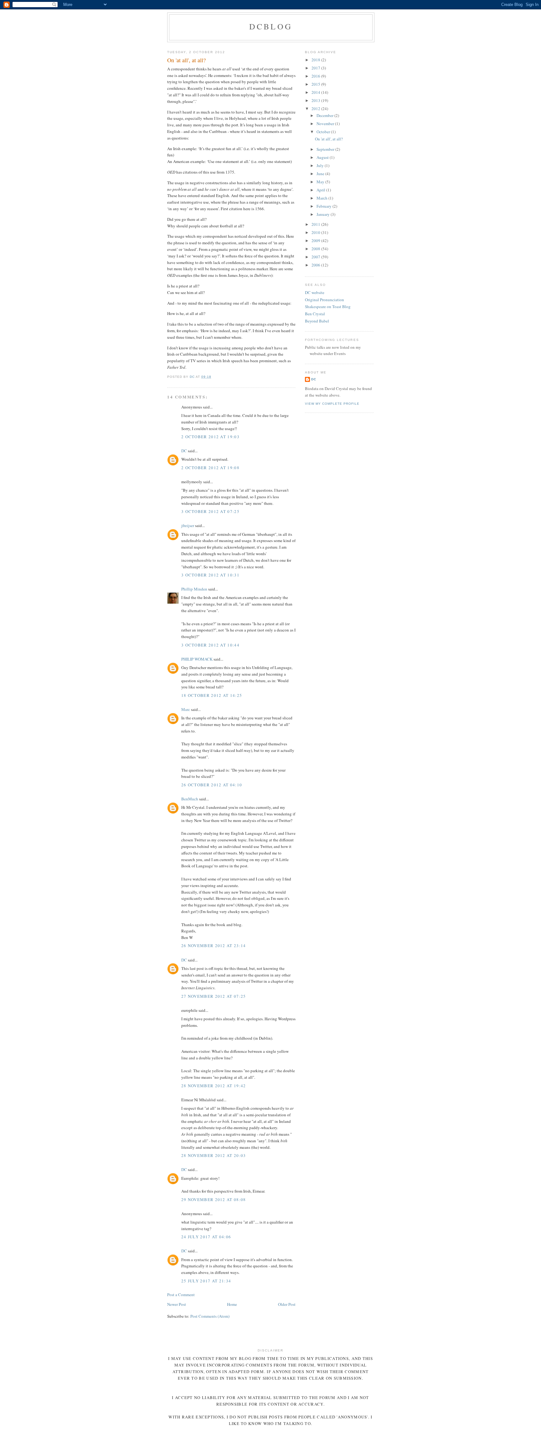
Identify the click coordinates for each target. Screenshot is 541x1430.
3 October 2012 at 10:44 (210, 645)
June (321, 173)
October (324, 131)
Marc (185, 709)
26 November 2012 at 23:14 (213, 945)
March (322, 198)
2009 (316, 240)
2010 (316, 232)
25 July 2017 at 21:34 (206, 1281)
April (321, 190)
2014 (316, 92)
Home (232, 1304)
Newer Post (176, 1304)
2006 (316, 265)
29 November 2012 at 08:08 (213, 1199)
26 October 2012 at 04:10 (211, 785)
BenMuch (189, 799)
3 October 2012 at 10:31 (210, 575)
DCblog (270, 26)
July (321, 165)
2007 (316, 257)
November (326, 123)
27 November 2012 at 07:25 (213, 996)
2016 (316, 76)
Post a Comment (181, 1294)
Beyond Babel (317, 321)
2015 (316, 84)
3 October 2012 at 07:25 (210, 511)
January (324, 214)
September (326, 149)
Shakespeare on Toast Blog (328, 306)
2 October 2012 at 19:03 (210, 436)
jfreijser (187, 525)
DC (184, 451)
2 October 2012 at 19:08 (210, 467)
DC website (314, 292)
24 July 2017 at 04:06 (206, 1237)
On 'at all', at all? (329, 139)
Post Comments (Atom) (209, 1316)
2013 (316, 100)
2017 (316, 68)
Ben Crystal (315, 314)
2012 (316, 108)
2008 (316, 248)
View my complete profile (332, 403)
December (325, 115)
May (321, 182)
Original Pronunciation (324, 299)
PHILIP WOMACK (197, 659)
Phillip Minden (194, 589)
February (324, 206)
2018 (316, 60)
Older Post (287, 1304)
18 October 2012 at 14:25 (211, 695)
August (323, 157)
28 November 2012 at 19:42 (213, 1085)
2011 (316, 224)
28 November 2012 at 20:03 (213, 1155)
